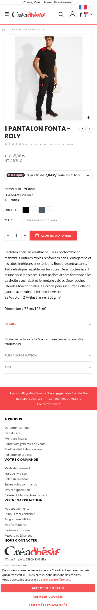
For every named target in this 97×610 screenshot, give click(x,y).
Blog (25, 393)
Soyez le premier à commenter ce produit (48, 144)
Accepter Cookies (48, 588)
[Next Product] (89, 129)
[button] (88, 118)
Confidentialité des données (23, 449)
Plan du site (12, 433)
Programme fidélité (17, 519)
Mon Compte (37, 393)
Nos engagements (59, 393)
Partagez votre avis (17, 530)
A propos (15, 393)
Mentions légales (16, 438)
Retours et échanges (18, 535)
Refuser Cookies (48, 596)
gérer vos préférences (55, 580)
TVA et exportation (17, 490)
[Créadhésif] (29, 14)
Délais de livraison (17, 479)
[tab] (48, 324)
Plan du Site (80, 393)
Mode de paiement (17, 468)
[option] (26, 210)
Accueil (3, 29)
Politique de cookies (18, 455)
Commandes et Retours (65, 399)
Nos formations (15, 525)
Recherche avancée (29, 399)
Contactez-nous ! (48, 404)
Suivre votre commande (21, 484)
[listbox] (38, 211)
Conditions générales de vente (25, 444)
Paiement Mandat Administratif (26, 495)
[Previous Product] (82, 129)
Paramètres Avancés (48, 605)
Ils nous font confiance (20, 514)
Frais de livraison (16, 474)
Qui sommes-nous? (18, 428)
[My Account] (73, 14)
